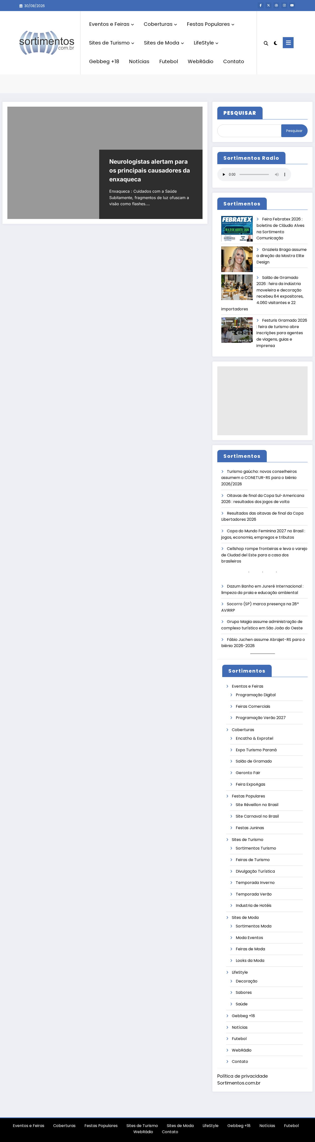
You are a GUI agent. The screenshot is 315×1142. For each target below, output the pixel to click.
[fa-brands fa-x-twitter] (268, 5)
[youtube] (292, 5)
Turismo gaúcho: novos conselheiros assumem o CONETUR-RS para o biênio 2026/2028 (259, 478)
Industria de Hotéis (253, 905)
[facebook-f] (261, 5)
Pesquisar (294, 130)
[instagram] (284, 5)
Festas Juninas (250, 828)
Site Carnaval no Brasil (257, 816)
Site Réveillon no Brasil (257, 805)
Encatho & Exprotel (254, 738)
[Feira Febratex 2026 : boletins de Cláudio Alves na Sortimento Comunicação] (237, 229)
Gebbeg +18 (104, 61)
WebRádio (200, 61)
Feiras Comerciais (253, 706)
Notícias (139, 61)
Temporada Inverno (255, 882)
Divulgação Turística (255, 871)
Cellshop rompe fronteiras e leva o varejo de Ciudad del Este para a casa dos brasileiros (264, 555)
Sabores (244, 992)
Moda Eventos (249, 937)
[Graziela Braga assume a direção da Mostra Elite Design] (237, 259)
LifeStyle (204, 42)
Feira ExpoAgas (250, 784)
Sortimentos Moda (253, 926)
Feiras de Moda (250, 949)
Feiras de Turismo (253, 860)
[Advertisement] (262, 400)
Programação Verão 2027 (261, 718)
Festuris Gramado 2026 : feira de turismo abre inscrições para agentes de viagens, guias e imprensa (281, 333)
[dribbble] (276, 5)
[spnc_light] (275, 42)
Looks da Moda (250, 960)
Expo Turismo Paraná (256, 750)
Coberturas (158, 24)
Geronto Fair (248, 773)
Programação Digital (256, 695)
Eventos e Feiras (109, 24)
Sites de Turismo (109, 42)
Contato (233, 61)
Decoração (246, 981)
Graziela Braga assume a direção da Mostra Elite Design (281, 256)
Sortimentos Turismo (256, 848)
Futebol (168, 61)
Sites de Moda (161, 42)
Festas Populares (208, 24)
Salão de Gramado (254, 761)
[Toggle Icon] (288, 42)
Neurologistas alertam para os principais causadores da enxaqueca (149, 170)
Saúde (242, 1004)
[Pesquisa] (266, 42)
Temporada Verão (254, 894)
